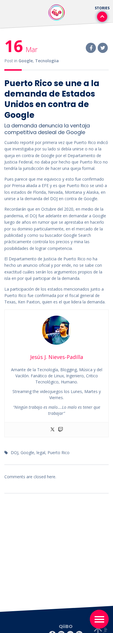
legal (41, 452)
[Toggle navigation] (99, 619)
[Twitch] (60, 430)
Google (26, 60)
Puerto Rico (59, 452)
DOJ (14, 452)
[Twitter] (52, 430)
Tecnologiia (47, 60)
